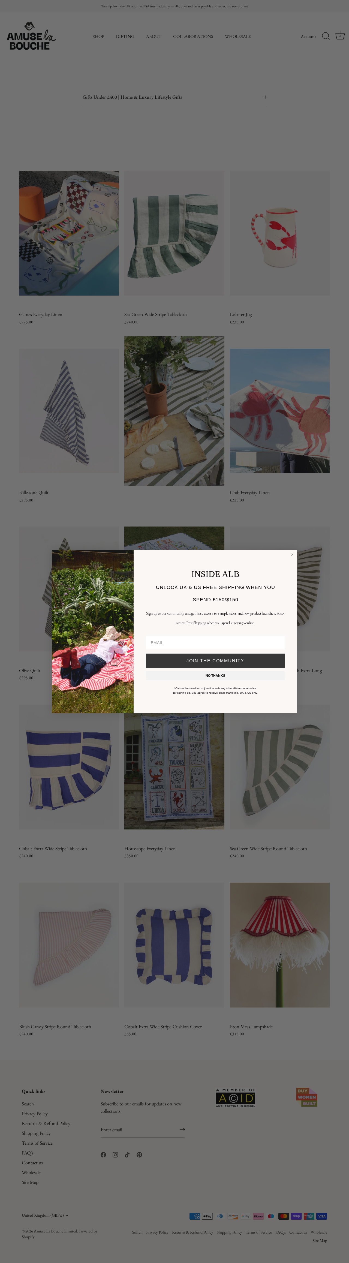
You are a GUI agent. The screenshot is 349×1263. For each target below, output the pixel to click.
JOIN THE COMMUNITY (215, 660)
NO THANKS (215, 676)
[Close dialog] (292, 554)
